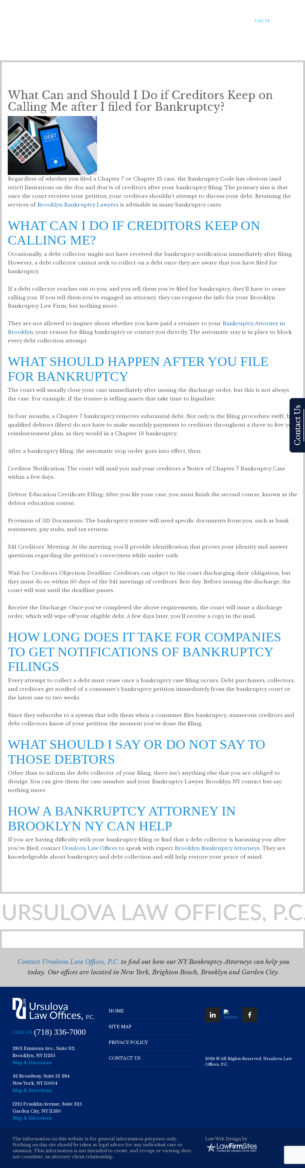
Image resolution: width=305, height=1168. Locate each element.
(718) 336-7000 (288, 21)
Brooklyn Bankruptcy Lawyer (76, 205)
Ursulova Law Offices (89, 848)
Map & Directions (32, 1062)
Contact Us (234, 21)
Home (93, 21)
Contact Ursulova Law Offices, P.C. (68, 962)
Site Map (120, 1026)
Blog (212, 21)
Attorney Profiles (183, 21)
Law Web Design (223, 1139)
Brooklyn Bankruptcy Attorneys (217, 848)
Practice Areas (144, 21)
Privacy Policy (128, 1042)
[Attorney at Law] (33, 20)
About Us (114, 21)
